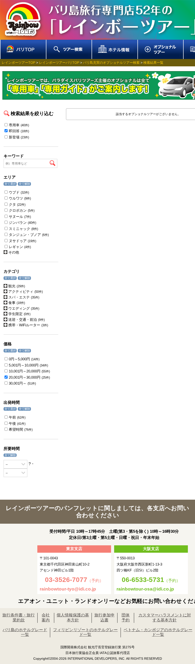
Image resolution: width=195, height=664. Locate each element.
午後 (17, 423)
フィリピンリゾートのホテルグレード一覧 (85, 632)
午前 (17, 417)
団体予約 (126, 617)
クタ (17, 204)
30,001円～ (22, 383)
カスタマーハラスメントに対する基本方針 (164, 617)
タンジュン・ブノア (29, 235)
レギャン (20, 247)
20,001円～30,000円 (29, 377)
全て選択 (10, 184)
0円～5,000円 (24, 359)
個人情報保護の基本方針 (73, 617)
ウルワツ (20, 198)
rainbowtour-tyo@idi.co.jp (68, 588)
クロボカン (21, 210)
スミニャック (23, 229)
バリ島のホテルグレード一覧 (25, 632)
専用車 (19, 125)
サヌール (20, 217)
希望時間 (21, 429)
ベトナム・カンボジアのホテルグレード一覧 (158, 632)
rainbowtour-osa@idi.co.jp (145, 588)
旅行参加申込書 (104, 617)
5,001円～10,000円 (28, 365)
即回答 (19, 131)
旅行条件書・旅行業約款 (18, 617)
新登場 (19, 137)
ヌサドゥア (22, 241)
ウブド (19, 192)
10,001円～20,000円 (29, 371)
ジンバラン (22, 222)
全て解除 (24, 184)
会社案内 (46, 617)
